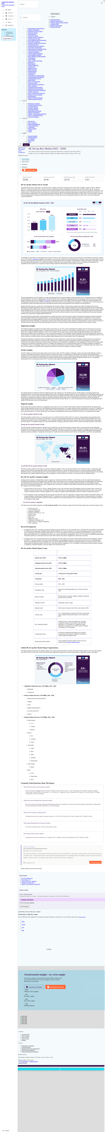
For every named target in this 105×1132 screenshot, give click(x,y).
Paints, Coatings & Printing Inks (36, 93)
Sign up (26, 145)
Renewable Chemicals (34, 41)
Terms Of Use (25, 1038)
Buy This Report (24, 906)
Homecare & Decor (55, 27)
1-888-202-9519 (33, 1061)
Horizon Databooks (33, 108)
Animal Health (32, 72)
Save (23, 927)
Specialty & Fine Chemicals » (36, 37)
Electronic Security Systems (35, 31)
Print (23, 930)
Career (30, 131)
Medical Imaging (32, 69)
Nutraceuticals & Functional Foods (37, 49)
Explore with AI (7, 38)
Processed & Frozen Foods (35, 50)
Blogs (29, 142)
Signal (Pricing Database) (28, 1050)
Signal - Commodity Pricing (35, 115)
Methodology (24, 167)
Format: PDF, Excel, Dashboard (29, 881)
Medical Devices (32, 68)
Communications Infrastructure (36, 77)
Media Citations (32, 128)
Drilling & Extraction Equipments (37, 90)
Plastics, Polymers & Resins (35, 97)
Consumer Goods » (55, 19)
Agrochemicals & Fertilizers (35, 87)
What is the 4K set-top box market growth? (35, 812)
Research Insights (32, 136)
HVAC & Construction (34, 81)
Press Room (31, 140)
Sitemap (24, 1040)
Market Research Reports (34, 111)
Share (23, 921)
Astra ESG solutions (33, 117)
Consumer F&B (54, 24)
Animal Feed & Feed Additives (36, 46)
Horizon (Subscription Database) (30, 1051)
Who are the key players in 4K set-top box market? (37, 787)
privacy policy (82, 917)
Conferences (31, 127)
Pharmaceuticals (32, 71)
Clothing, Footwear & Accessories (59, 22)
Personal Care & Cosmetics (35, 94)
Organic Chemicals (33, 92)
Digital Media (31, 80)
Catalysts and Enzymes (34, 38)
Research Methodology (34, 124)
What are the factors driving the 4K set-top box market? (38, 800)
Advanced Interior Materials (35, 53)
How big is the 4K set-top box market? (34, 833)
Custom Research (26, 1047)
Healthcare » (31, 62)
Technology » (31, 74)
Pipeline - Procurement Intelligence (37, 114)
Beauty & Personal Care (56, 21)
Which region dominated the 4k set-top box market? (37, 823)
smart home (35, 259)
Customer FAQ (26, 1034)
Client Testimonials (33, 125)
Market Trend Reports (34, 112)
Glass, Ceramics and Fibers (35, 61)
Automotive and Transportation (36, 75)
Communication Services (34, 78)
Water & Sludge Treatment (35, 99)
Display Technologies (33, 30)
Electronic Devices (33, 33)
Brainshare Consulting (34, 103)
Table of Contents (25, 161)
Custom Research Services (35, 105)
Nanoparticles (31, 58)
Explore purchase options (73, 642)
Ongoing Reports (32, 137)
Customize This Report (35, 987)
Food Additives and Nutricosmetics (37, 40)
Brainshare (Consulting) (28, 1046)
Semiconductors (32, 34)
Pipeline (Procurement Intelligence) (31, 1048)
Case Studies (31, 139)
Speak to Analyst (96, 862)
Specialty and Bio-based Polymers (37, 43)
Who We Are (31, 121)
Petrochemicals (32, 96)
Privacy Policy (25, 1037)
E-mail (23, 924)
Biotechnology (32, 64)
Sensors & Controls (33, 36)
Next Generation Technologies (36, 84)
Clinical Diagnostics (33, 65)
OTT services (46, 300)
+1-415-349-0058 (22, 1061)
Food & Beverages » (33, 44)
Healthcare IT (31, 66)
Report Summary (25, 159)
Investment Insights (33, 109)
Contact (30, 130)
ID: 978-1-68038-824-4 (27, 878)
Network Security (32, 83)
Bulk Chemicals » (32, 86)
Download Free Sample (31, 170)
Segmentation (24, 164)
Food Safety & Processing (35, 47)
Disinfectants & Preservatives (35, 89)
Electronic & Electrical (56, 25)
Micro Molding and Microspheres (37, 56)
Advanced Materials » (34, 52)
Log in (26, 143)
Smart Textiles (32, 59)
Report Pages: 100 (26, 879)
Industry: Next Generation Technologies (31, 884)
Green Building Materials (34, 55)
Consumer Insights (33, 106)
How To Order (25, 1036)
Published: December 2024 (28, 882)
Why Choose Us (32, 122)
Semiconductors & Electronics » (36, 28)
